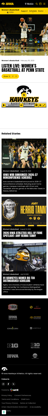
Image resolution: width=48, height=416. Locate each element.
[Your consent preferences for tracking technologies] (4, 412)
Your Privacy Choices (10, 403)
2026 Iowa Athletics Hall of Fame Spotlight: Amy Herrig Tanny (22, 234)
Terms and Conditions (10, 399)
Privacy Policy (7, 395)
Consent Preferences (22, 395)
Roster (41, 11)
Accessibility (6, 411)
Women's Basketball (10, 60)
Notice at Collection (28, 403)
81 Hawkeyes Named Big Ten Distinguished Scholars (19, 279)
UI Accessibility (35, 407)
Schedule (33, 11)
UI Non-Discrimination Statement (14, 407)
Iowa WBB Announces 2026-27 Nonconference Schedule (20, 176)
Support (24, 11)
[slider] (9, 105)
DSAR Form (25, 399)
